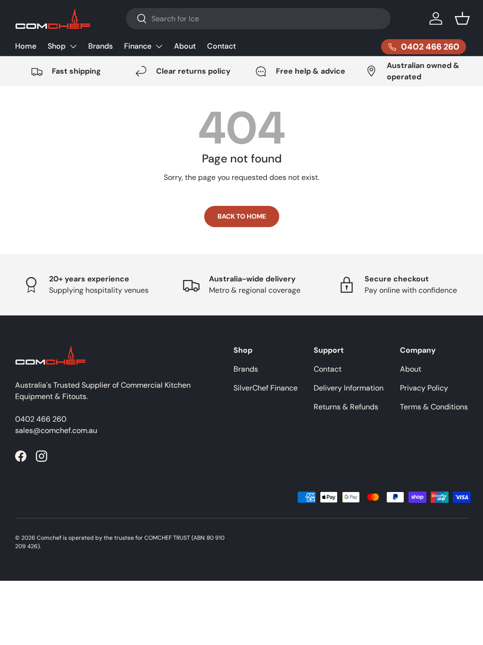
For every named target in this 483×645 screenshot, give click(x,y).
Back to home (241, 216)
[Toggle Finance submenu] (159, 46)
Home (25, 46)
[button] (462, 18)
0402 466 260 (41, 419)
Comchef (49, 538)
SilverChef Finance (265, 388)
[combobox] (258, 18)
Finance (137, 46)
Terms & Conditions (434, 407)
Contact (221, 46)
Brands (100, 46)
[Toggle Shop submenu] (73, 46)
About (185, 46)
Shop (57, 46)
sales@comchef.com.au (56, 430)
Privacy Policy (424, 388)
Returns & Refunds (346, 407)
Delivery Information (348, 388)
